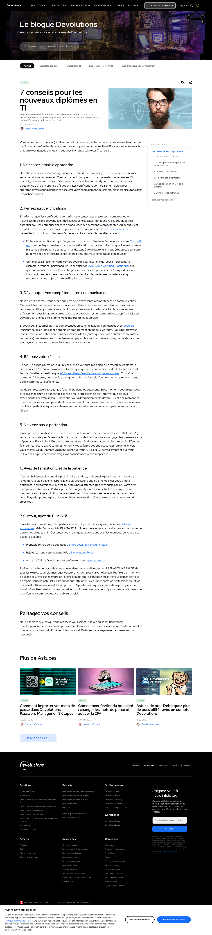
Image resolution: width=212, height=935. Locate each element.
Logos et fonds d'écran (114, 885)
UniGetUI (66, 807)
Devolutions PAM (69, 803)
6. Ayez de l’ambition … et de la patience (168, 185)
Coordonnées (110, 845)
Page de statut (68, 881)
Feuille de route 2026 (71, 817)
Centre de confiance (113, 873)
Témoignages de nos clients (73, 873)
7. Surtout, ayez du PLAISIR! (167, 192)
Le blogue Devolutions (58, 24)
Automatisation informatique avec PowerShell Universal (38, 819)
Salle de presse (111, 881)
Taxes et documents (113, 865)
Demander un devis (28, 853)
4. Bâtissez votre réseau (165, 171)
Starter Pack (25, 795)
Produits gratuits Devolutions (74, 813)
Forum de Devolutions (71, 853)
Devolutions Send (112, 791)
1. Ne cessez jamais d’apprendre (167, 151)
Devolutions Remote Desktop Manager (78, 791)
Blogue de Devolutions (71, 861)
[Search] (192, 5)
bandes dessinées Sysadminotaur (87, 544)
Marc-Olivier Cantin (34, 128)
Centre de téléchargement (160, 5)
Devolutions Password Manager (75, 799)
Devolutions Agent (112, 795)
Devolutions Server (113, 825)
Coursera (128, 325)
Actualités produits (49, 65)
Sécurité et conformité (114, 877)
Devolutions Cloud (112, 821)
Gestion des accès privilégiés (31, 810)
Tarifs (22, 849)
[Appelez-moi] (197, 5)
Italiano (187, 765)
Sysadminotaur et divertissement (138, 65)
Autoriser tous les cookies (174, 919)
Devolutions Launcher (114, 803)
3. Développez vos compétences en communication (171, 164)
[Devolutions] (14, 5)
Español (175, 765)
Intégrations (25, 825)
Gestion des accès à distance (31, 814)
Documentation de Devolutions (75, 849)
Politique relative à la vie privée (166, 852)
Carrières (108, 857)
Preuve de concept (28, 829)
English (136, 765)
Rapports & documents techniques (76, 877)
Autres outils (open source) (116, 807)
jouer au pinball (95, 560)
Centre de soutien (69, 845)
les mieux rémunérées (114, 229)
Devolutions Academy (71, 857)
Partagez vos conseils (162, 200)
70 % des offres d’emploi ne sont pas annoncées (89, 373)
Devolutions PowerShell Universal (75, 795)
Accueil (27, 65)
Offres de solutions (27, 791)
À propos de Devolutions (115, 849)
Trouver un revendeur (29, 857)
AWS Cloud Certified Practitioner (108, 266)
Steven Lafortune (33, 724)
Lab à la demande (69, 869)
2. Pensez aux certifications (167, 156)
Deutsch (162, 765)
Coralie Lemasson (150, 724)
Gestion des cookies (140, 919)
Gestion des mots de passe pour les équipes (38, 806)
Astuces (24, 82)
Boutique (23, 845)
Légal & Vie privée (112, 869)
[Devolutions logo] (32, 765)
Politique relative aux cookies (19, 920)
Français (149, 765)
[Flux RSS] (183, 83)
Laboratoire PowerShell (101, 65)
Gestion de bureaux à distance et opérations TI (38, 801)
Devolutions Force (82, 552)
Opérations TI (74, 65)
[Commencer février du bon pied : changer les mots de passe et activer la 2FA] (106, 681)
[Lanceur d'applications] (203, 5)
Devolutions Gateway (113, 799)
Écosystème (110, 853)
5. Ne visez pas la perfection (167, 177)
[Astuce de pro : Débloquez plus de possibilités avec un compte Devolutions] (164, 681)
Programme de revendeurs (116, 861)
